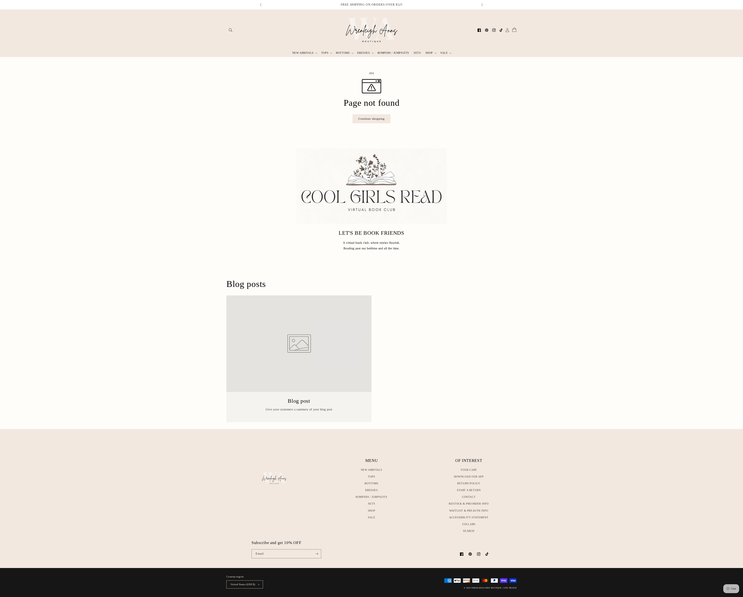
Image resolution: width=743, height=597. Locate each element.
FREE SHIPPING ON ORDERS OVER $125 (371, 4)
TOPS (371, 476)
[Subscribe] (316, 553)
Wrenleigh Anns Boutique (486, 588)
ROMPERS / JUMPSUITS (371, 497)
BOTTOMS (371, 483)
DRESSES (371, 490)
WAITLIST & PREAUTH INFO (468, 510)
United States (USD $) (243, 584)
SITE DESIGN (510, 588)
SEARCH (468, 531)
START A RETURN (469, 490)
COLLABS (468, 524)
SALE (371, 517)
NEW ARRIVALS (371, 469)
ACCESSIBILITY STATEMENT (469, 517)
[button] (262, 5)
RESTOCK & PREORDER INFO (469, 503)
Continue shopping (372, 118)
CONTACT (468, 497)
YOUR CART (469, 469)
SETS (371, 503)
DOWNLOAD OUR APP (469, 476)
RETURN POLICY (468, 483)
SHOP (371, 510)
